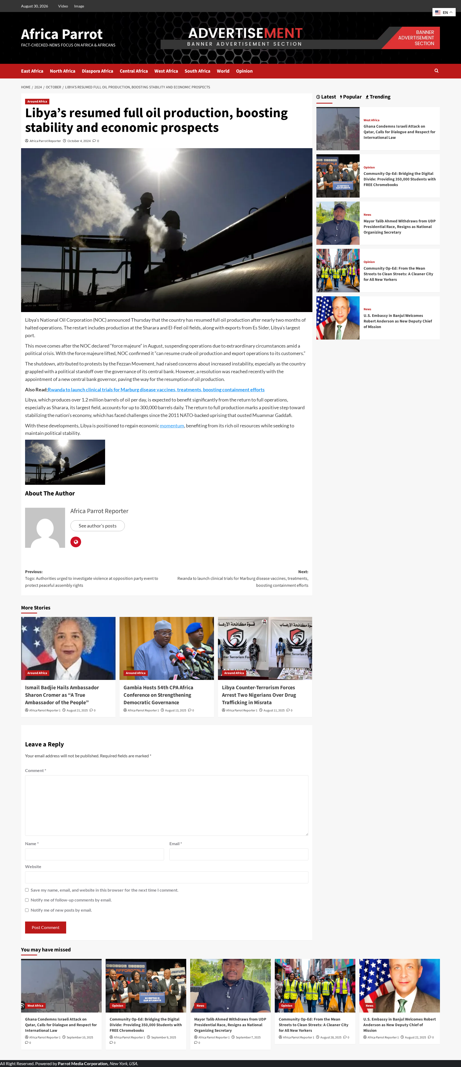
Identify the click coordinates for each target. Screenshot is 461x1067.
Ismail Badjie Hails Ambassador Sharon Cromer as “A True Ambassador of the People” (62, 695)
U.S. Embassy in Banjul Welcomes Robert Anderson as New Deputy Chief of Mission (398, 321)
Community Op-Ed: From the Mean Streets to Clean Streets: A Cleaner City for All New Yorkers (398, 274)
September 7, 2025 (248, 1037)
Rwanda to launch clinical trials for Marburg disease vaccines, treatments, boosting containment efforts (156, 389)
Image (79, 6)
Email (175, 843)
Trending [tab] (380, 97)
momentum (172, 425)
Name (32, 843)
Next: (242, 578)
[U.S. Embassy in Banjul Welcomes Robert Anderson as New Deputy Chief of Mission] (338, 317)
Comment (35, 770)
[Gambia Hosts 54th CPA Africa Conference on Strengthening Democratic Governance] (167, 648)
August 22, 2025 (415, 1037)
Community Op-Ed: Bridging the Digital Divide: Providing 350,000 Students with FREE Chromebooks (400, 179)
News (367, 215)
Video (63, 6)
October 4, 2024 (79, 141)
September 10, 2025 (80, 1037)
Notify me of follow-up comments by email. (71, 899)
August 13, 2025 (175, 710)
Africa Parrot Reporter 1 (45, 710)
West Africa (166, 71)
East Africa (32, 71)
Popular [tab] (352, 97)
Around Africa (37, 101)
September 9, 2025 (163, 1037)
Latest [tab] (328, 97)
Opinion (244, 71)
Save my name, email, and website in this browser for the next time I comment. (104, 889)
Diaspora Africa (97, 71)
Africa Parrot (62, 34)
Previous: (91, 578)
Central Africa (134, 71)
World (223, 71)
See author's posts (98, 526)
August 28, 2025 (330, 1037)
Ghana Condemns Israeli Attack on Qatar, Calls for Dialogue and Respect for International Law (399, 132)
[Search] (436, 71)
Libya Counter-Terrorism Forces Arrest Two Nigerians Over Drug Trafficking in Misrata (259, 695)
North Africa (62, 71)
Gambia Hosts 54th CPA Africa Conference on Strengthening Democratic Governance (158, 695)
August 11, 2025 (274, 710)
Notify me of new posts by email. (61, 909)
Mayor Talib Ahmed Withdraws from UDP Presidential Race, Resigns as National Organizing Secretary (400, 226)
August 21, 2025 (77, 710)
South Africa (197, 71)
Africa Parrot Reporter (45, 141)
